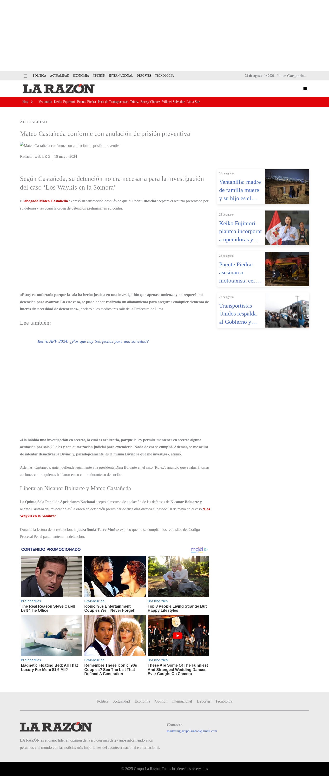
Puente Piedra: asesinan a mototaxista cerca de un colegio (240, 273)
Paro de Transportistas (113, 102)
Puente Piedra (86, 102)
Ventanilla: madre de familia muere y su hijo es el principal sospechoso (240, 190)
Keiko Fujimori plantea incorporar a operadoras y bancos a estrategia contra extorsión (240, 232)
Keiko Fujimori (64, 102)
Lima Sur (193, 102)
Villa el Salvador (173, 102)
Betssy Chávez (150, 102)
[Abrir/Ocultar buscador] (305, 88)
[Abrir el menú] (25, 76)
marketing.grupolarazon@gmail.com (192, 731)
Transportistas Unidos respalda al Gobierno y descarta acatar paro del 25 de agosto (238, 314)
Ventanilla (45, 102)
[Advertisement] (164, 35)
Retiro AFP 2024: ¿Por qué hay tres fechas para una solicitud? (93, 341)
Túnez (134, 102)
